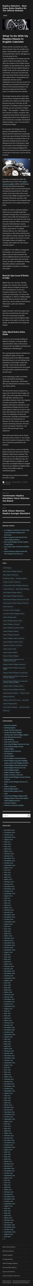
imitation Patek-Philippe (11, 610)
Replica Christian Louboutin (12, 645)
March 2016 (8, 1048)
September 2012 (9, 1147)
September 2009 (9, 1232)
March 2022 (8, 879)
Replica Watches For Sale (11, 700)
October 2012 (8, 1145)
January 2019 (8, 969)
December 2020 (9, 914)
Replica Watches (9, 696)
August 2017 (8, 1008)
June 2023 (7, 844)
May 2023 (7, 846)
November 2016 (9, 1030)
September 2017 (9, 1006)
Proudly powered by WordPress (21, 1282)
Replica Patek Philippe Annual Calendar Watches (13, 660)
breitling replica (21, 578)
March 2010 (8, 1218)
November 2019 (9, 945)
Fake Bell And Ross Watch (12, 737)
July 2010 (7, 1208)
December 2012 (9, 1140)
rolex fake (25, 700)
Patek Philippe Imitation (11, 624)
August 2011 (8, 1178)
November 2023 (9, 832)
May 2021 (7, 903)
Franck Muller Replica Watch (13, 746)
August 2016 (8, 1037)
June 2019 (7, 957)
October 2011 (8, 1173)
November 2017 (9, 1001)
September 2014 (9, 1091)
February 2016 (9, 1051)
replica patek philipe (10, 652)
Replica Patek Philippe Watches (14, 689)
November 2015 (9, 1058)
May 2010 (7, 1213)
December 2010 (9, 1196)
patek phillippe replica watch (13, 642)
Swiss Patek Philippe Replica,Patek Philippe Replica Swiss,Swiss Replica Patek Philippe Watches (16, 798)
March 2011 (8, 1189)
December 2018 (9, 971)
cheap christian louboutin (12, 582)
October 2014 (8, 1088)
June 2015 (7, 1070)
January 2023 (8, 856)
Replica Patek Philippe (10, 656)
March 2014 (8, 1105)
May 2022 (7, 875)
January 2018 (8, 997)
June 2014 (7, 1098)
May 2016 (7, 1044)
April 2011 (7, 1187)
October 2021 (8, 891)
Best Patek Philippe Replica (12, 571)
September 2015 (9, 1063)
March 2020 (8, 936)
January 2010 (8, 1222)
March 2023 (8, 851)
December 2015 (9, 1055)
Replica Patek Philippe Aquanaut (14, 664)
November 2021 (9, 889)
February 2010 (9, 1220)
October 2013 (8, 1117)
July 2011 (7, 1180)
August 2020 (8, 924)
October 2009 (8, 1229)
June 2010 (7, 1211)
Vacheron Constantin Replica (14, 805)
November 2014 (9, 1086)
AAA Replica (7, 568)
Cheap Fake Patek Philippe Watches (15, 585)
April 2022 (7, 877)
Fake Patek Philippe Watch (12, 592)
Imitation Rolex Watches (12, 751)
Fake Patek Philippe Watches (13, 596)
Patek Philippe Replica (10, 631)
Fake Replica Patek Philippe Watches (15, 603)
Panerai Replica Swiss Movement (15, 758)
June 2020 (7, 929)
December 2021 (9, 886)
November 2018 (9, 973)
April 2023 (7, 849)
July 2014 (7, 1095)
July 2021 (7, 898)
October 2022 (8, 863)
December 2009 (9, 1225)
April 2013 (7, 1131)
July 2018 (7, 983)
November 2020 (9, 917)
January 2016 (8, 1053)
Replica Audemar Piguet (12, 772)
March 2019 (8, 964)
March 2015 (8, 1077)
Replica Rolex (24, 693)
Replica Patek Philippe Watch (13, 686)
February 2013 (9, 1135)
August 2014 (8, 1093)
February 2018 (9, 994)
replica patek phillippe (10, 693)
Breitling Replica (9, 728)
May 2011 (7, 1185)
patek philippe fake (9, 617)
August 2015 (8, 1065)
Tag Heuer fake (24, 707)
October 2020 (8, 919)
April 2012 (7, 1159)
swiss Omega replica (10, 703)
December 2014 (9, 1084)
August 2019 (8, 952)
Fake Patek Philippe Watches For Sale (16, 599)
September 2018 (9, 978)
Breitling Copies (8, 578)
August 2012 (8, 1149)
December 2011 (9, 1168)
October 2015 (8, 1060)
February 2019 (9, 966)
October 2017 (8, 1004)
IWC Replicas (8, 753)
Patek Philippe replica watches (13, 638)
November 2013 (9, 1114)
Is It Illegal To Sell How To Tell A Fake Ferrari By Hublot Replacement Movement (16, 532)
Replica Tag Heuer (10, 786)
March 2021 (8, 907)
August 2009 (8, 1234)
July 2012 (7, 1152)
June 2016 (7, 1041)
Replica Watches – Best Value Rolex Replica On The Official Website (15, 8)
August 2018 (8, 980)
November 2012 (9, 1142)
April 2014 (7, 1102)
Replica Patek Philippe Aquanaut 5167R (14, 668)
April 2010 (7, 1215)
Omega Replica (9, 756)
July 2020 (7, 926)
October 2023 (8, 835)
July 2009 (7, 1236)
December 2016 (9, 1027)
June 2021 (7, 900)
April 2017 (7, 1018)
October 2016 (8, 1032)
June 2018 (7, 985)
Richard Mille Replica (11, 789)
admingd (7, 482)
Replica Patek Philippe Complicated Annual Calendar (15, 676)
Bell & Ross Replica (10, 725)
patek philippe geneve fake (12, 621)
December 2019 (9, 943)
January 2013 (8, 1138)
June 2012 (7, 1154)
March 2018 (8, 992)
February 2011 (8, 1192)
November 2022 (9, 860)
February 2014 (9, 1107)
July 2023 (7, 842)
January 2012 (8, 1166)
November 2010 (9, 1199)
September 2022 (9, 865)
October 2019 (8, 947)
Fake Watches (8, 606)
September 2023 (9, 837)
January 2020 (8, 940)
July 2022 (7, 870)
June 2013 (7, 1126)
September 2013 (9, 1119)
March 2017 (8, 1020)
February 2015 (9, 1079)
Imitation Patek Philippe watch (13, 613)
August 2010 (8, 1206)
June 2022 (7, 872)
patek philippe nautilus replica (13, 628)
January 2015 (8, 1081)
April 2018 (7, 990)
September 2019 (9, 950)
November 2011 (9, 1171)
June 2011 (7, 1182)
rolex (6, 793)
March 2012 (8, 1161)
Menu (5, 15)
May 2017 (7, 1016)
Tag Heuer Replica (10, 803)
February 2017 (9, 1023)
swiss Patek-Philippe (10, 707)
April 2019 (7, 961)
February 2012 (9, 1164)
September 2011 (9, 1175)
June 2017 (7, 1013)
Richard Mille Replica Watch (13, 791)
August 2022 (8, 867)
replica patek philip (9, 649)
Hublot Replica (9, 749)
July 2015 (7, 1067)
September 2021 (9, 893)
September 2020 (9, 922)
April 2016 (7, 1046)
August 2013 (8, 1121)
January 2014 (8, 1110)
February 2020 (9, 938)
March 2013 (8, 1133)
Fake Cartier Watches (11, 742)
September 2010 (9, 1204)
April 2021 (7, 905)
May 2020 (7, 931)
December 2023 (9, 830)
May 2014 (7, 1100)
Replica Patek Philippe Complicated (15, 673)
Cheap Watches (8, 589)
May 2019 (7, 959)
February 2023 (9, 853)
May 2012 (7, 1157)
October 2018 (8, 976)
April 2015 (7, 1074)
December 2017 (9, 999)
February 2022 (9, 882)
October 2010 (8, 1201)
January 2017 (8, 1025)
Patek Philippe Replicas (11, 635)
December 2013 (9, 1112)
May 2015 (7, 1072)
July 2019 (7, 954)
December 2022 (9, 858)
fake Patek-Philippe (22, 589)
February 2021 (9, 910)
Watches (6, 710)
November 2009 (9, 1227)
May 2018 (7, 987)
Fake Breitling (9, 739)
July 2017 (7, 1011)
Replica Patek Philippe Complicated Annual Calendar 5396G (15, 681)
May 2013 (7, 1128)
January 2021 (8, 912)
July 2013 (7, 1124)
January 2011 (8, 1194)
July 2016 (7, 1039)
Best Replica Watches (10, 575)
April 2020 (7, 933)
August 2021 (8, 896)
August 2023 (8, 839)
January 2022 (8, 884)
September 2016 (9, 1034)
